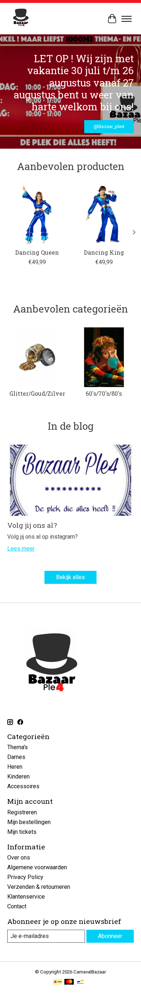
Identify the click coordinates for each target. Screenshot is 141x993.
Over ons (18, 857)
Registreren (22, 812)
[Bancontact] (80, 982)
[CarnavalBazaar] (20, 18)
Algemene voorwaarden (37, 867)
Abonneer (110, 936)
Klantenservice (26, 896)
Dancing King (104, 252)
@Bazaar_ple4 (109, 126)
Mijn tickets (22, 831)
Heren (14, 766)
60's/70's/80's (104, 393)
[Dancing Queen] (37, 215)
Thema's (17, 747)
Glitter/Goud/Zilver (37, 393)
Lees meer (21, 548)
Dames (16, 757)
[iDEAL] (57, 982)
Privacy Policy (25, 877)
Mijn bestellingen (29, 822)
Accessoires (23, 786)
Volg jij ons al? (32, 525)
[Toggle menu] (126, 19)
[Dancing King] (104, 215)
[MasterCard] (69, 982)
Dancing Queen (37, 252)
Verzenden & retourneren (38, 886)
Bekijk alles (70, 577)
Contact (16, 906)
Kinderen (18, 776)
